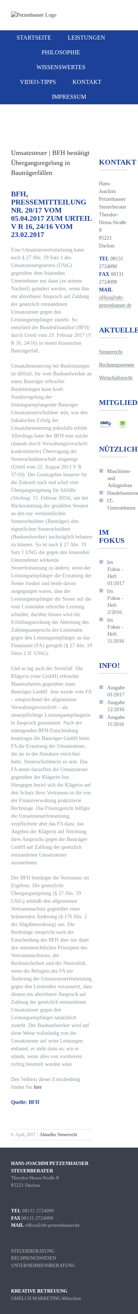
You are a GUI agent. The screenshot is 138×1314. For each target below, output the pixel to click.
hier (38, 1087)
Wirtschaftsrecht (115, 378)
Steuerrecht (111, 352)
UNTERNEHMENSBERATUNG (43, 1265)
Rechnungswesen (116, 365)
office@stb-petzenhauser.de (52, 1225)
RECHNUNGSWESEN (33, 1258)
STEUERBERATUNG (32, 1251)
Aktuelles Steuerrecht (58, 1134)
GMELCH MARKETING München (46, 1298)
